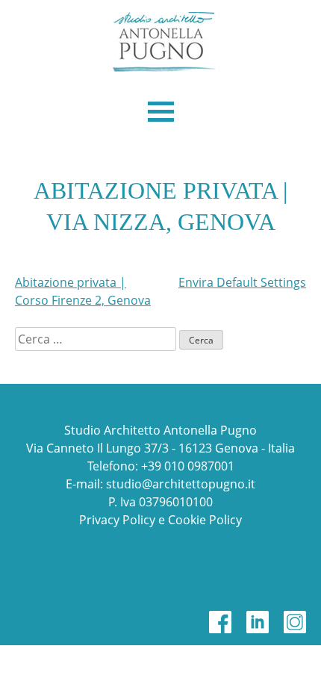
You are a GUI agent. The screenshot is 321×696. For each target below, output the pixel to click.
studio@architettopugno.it (180, 484)
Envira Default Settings (242, 282)
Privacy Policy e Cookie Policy (160, 520)
